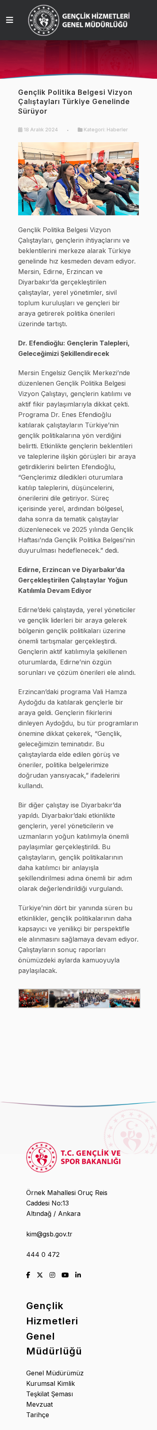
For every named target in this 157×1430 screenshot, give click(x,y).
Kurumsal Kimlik (50, 1383)
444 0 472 (43, 1254)
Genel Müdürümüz (55, 1373)
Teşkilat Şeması (49, 1394)
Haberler (117, 130)
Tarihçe (37, 1415)
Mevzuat (39, 1404)
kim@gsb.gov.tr (49, 1234)
